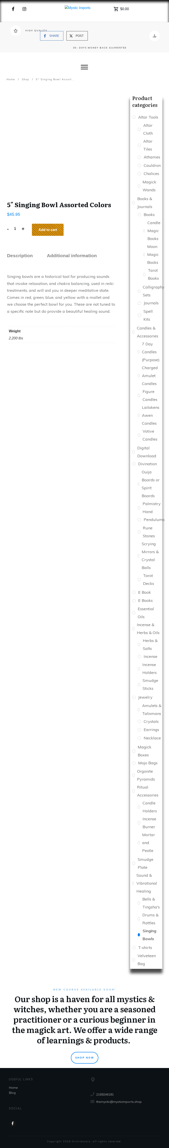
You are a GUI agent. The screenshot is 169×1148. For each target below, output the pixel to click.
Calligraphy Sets (153, 291)
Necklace (152, 738)
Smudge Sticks (150, 684)
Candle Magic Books (153, 230)
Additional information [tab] (72, 255)
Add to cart (48, 230)
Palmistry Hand (152, 507)
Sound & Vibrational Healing (146, 883)
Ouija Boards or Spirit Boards (151, 483)
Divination (147, 463)
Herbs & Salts (150, 644)
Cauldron (152, 165)
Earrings (151, 729)
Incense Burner (149, 822)
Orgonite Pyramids (146, 775)
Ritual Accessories (147, 791)
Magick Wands (149, 185)
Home (13, 1088)
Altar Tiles (147, 145)
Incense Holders (149, 668)
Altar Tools (148, 117)
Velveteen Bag (147, 959)
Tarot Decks (148, 579)
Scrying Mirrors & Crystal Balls (150, 555)
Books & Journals (144, 202)
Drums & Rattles (150, 918)
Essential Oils (146, 612)
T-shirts (145, 947)
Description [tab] (20, 255)
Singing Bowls (149, 934)
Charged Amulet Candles (150, 375)
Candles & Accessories (147, 332)
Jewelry (145, 697)
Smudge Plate (145, 863)
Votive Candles (150, 435)
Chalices (151, 173)
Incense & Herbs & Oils (148, 628)
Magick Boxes (144, 750)
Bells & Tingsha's (151, 903)
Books (149, 214)
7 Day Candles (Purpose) (151, 351)
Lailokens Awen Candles (150, 415)
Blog (12, 1093)
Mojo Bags (147, 762)
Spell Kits (148, 315)
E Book (144, 592)
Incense (150, 656)
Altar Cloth (148, 129)
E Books (145, 600)
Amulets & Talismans (151, 709)
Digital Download (146, 451)
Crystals (151, 721)
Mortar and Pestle (148, 842)
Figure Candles (150, 395)
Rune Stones (149, 531)
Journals (151, 302)
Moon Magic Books (153, 254)
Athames (152, 157)
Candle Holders (150, 806)
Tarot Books (153, 274)
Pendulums (154, 519)
